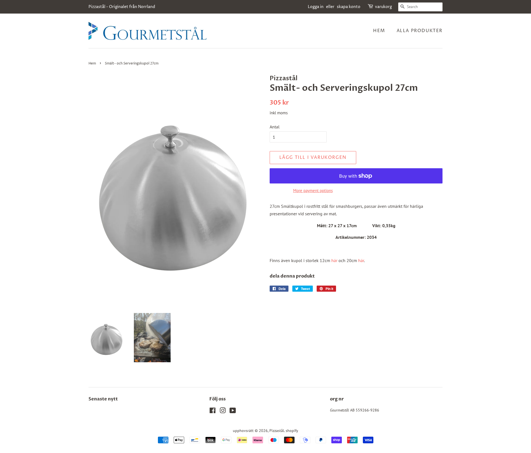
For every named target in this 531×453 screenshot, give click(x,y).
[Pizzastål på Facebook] (212, 411)
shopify (292, 430)
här (334, 260)
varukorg (383, 6)
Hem (379, 31)
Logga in (316, 6)
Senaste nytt (103, 399)
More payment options (313, 190)
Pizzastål (276, 430)
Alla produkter (419, 31)
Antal (275, 127)
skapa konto (348, 6)
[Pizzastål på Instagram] (223, 411)
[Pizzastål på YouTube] (233, 411)
